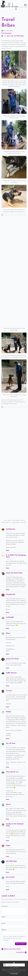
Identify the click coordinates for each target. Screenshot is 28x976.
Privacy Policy (14, 973)
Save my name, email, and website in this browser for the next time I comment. (14, 938)
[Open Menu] (25, 5)
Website (3, 930)
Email (3, 923)
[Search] (4, 965)
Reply (7, 550)
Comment (4, 906)
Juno (8, 36)
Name (3, 917)
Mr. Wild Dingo (19, 36)
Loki (11, 36)
